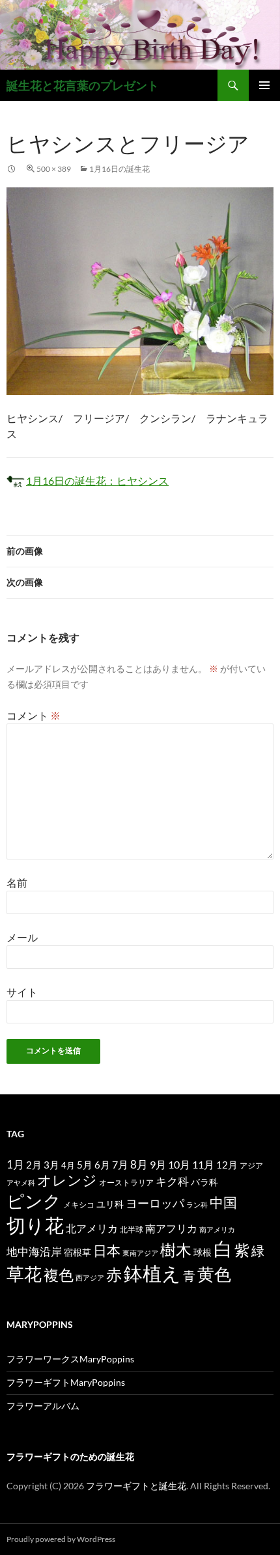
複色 (59, 1274)
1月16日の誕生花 (119, 169)
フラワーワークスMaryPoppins (70, 1358)
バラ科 (204, 1181)
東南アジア (140, 1253)
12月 (227, 1164)
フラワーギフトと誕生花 (136, 1485)
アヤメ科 (21, 1182)
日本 (106, 1250)
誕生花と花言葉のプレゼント (83, 85)
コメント (34, 715)
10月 (179, 1164)
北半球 (131, 1229)
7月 (120, 1164)
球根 (202, 1252)
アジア (251, 1165)
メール (22, 937)
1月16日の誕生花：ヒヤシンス (97, 480)
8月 (139, 1164)
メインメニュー (264, 85)
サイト (22, 992)
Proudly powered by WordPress (61, 1539)
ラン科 (197, 1204)
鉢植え (152, 1273)
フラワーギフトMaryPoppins (66, 1382)
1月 (15, 1164)
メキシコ (78, 1204)
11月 (203, 1164)
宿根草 (77, 1252)
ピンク (34, 1200)
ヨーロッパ (155, 1203)
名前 (17, 882)
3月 (51, 1164)
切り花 (35, 1224)
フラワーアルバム (43, 1405)
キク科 (172, 1181)
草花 (24, 1273)
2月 (34, 1164)
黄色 (214, 1274)
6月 (102, 1164)
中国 (223, 1202)
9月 (158, 1164)
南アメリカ (217, 1229)
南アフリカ (171, 1228)
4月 (68, 1165)
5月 (84, 1164)
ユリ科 (110, 1204)
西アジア (90, 1277)
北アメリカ (92, 1228)
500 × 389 (53, 169)
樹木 (175, 1250)
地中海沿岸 (34, 1251)
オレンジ (67, 1180)
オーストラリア (126, 1182)
